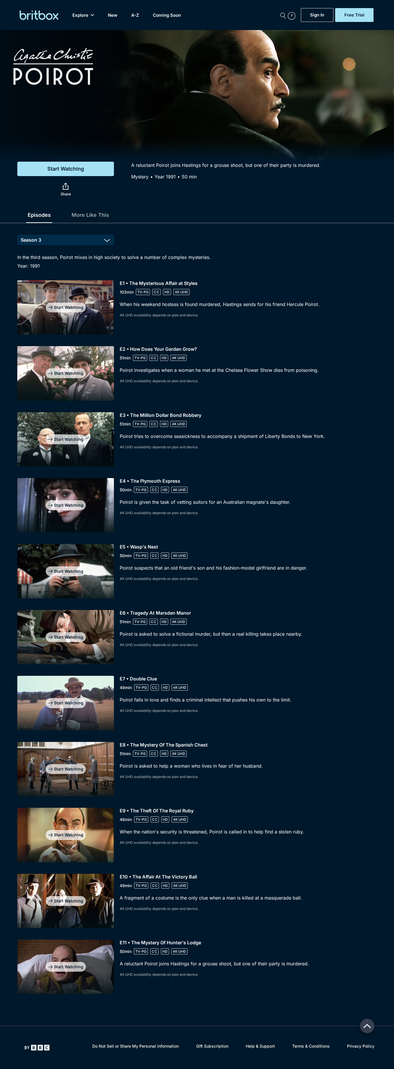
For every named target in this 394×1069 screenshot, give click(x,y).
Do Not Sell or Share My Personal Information (135, 1046)
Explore (80, 15)
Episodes (39, 215)
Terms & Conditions (311, 1046)
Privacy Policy (360, 1046)
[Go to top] (367, 1026)
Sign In (317, 15)
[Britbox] (39, 15)
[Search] (283, 15)
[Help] (293, 15)
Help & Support (260, 1046)
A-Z (135, 15)
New (112, 15)
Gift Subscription (212, 1046)
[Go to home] (37, 1048)
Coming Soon (167, 15)
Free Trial (354, 15)
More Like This (90, 215)
